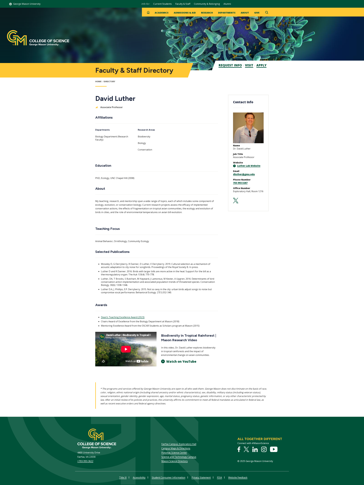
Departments (226, 12)
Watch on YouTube (181, 361)
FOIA (219, 477)
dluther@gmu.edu (244, 174)
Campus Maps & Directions (175, 448)
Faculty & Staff (182, 3)
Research (207, 12)
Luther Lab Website (248, 165)
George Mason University (27, 3)
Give (256, 12)
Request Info (230, 65)
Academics (161, 12)
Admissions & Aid (185, 12)
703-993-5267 (240, 182)
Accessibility (139, 477)
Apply (261, 65)
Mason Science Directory (174, 461)
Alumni (227, 3)
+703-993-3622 (85, 461)
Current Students (162, 3)
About (245, 12)
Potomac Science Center (174, 452)
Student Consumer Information (168, 477)
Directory (109, 81)
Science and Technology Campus (178, 456)
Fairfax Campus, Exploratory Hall (178, 444)
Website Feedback (237, 477)
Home (98, 81)
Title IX (123, 477)
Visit (249, 65)
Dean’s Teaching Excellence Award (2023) (122, 317)
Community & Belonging (207, 3)
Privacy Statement (201, 477)
